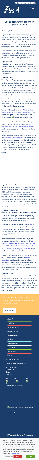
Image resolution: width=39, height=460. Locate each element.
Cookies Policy (14, 453)
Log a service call (29, 3)
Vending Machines (13, 327)
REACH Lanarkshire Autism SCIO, (17, 246)
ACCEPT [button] (30, 456)
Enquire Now (18, 3)
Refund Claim (12, 351)
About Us (10, 319)
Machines (11, 323)
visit (31, 224)
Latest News (11, 347)
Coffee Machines (13, 331)
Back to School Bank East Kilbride (20, 248)
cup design (26, 99)
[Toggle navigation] (33, 9)
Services (10, 339)
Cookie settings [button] (8, 456)
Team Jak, (29, 243)
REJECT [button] (18, 456)
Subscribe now (9, 310)
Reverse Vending (13, 335)
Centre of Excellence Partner (13, 138)
